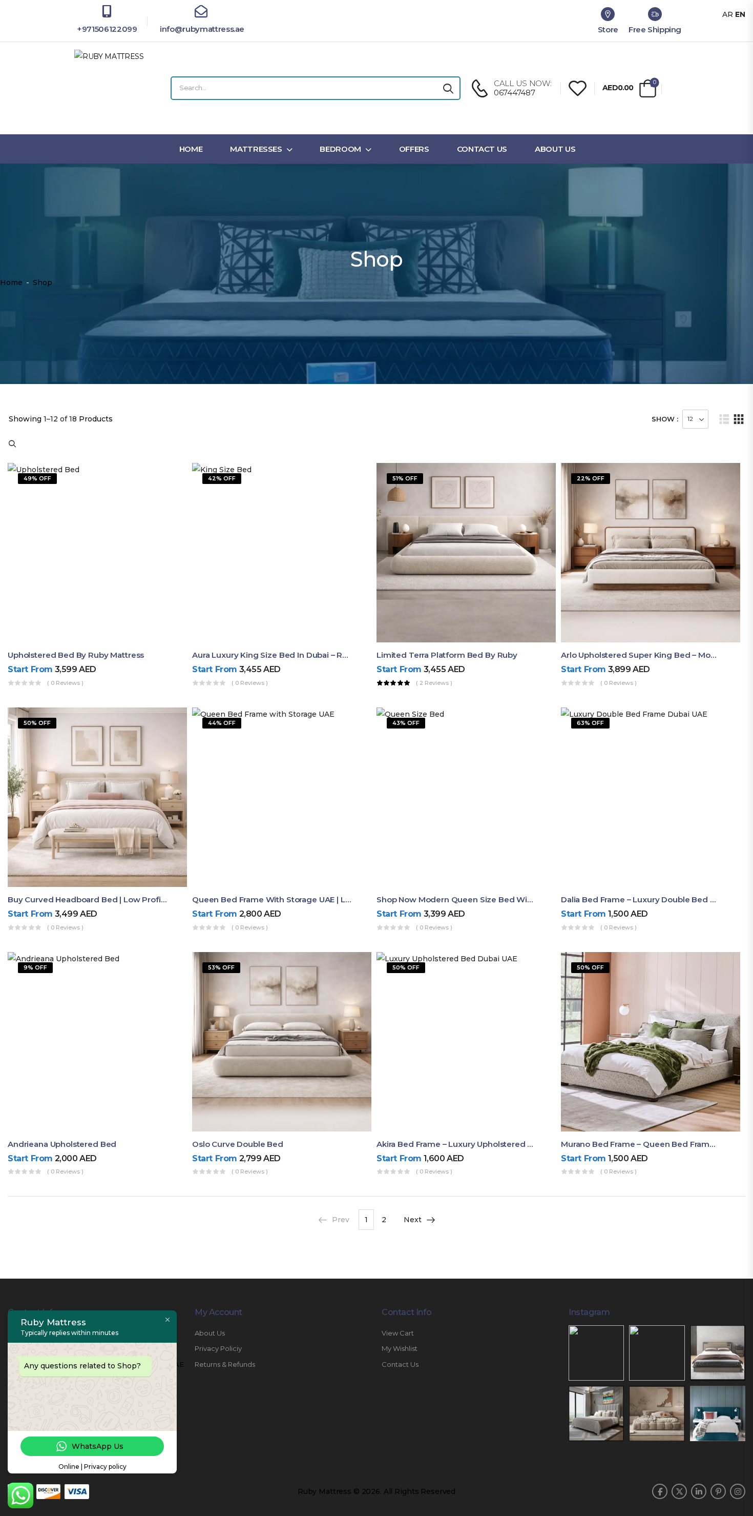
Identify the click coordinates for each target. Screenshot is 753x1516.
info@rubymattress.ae (201, 29)
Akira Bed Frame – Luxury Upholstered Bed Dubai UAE (481, 1144)
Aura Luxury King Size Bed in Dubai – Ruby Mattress (292, 655)
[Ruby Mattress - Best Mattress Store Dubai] (112, 88)
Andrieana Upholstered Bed (62, 1144)
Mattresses (256, 149)
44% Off (222, 722)
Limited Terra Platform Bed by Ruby (446, 655)
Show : (665, 419)
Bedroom (340, 149)
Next (413, 1219)
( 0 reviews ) (65, 683)
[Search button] (448, 88)
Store (608, 29)
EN (740, 14)
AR (727, 14)
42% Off (222, 478)
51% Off (404, 478)
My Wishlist (399, 1348)
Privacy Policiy (218, 1348)
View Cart (398, 1333)
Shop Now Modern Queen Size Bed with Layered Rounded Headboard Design (530, 899)
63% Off (590, 722)
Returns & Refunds (225, 1364)
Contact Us (482, 149)
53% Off (221, 967)
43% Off (406, 722)
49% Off (37, 478)
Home (191, 149)
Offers (414, 149)
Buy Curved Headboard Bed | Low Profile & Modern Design (123, 899)
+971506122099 (107, 29)
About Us (555, 149)
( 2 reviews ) (434, 683)
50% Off (37, 722)
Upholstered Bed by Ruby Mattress (76, 655)
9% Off (35, 967)
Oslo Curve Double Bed (237, 1144)
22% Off (590, 478)
